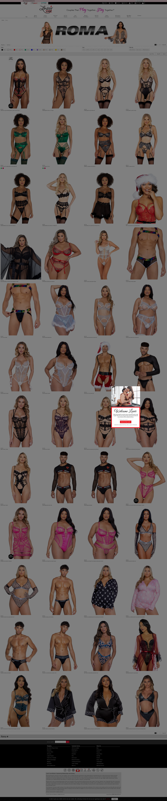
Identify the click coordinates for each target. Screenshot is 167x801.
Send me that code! (125, 422)
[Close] (138, 385)
